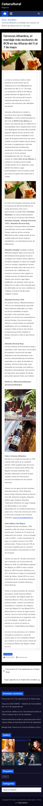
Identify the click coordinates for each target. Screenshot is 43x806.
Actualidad (8, 654)
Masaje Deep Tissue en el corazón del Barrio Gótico (21, 727)
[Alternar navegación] (11, 13)
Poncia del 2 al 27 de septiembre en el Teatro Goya (23, 670)
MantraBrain (23, 803)
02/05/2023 (10, 657)
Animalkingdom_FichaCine (25, 740)
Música (5, 776)
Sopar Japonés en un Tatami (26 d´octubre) (20, 680)
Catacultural (11, 4)
